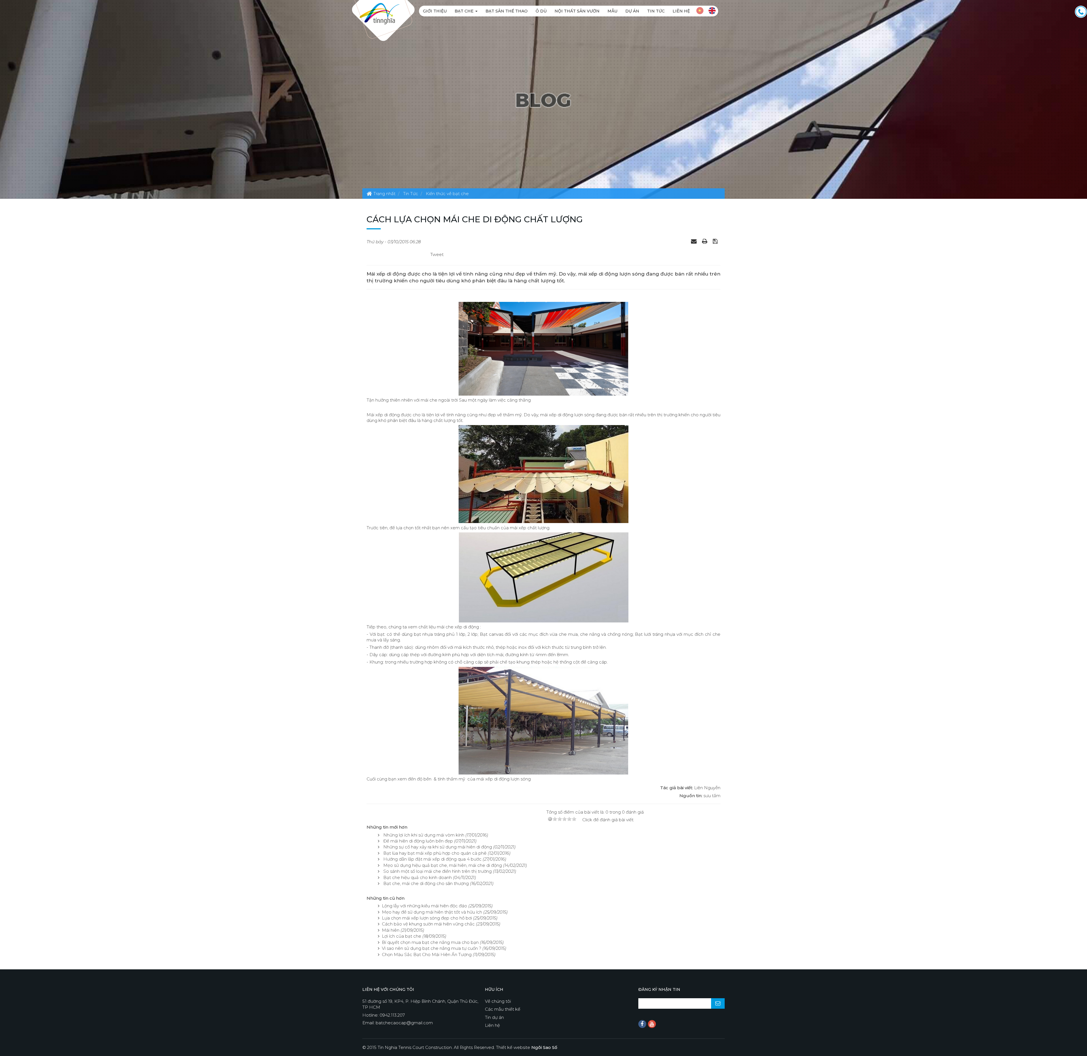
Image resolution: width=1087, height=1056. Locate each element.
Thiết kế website (526, 1047)
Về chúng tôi (498, 1001)
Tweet (437, 254)
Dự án (632, 11)
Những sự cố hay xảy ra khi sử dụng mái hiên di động (437, 847)
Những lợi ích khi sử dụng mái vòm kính (423, 835)
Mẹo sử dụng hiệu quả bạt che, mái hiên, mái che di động (442, 865)
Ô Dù (541, 11)
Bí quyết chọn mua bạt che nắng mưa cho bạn (430, 942)
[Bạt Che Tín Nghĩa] (379, 13)
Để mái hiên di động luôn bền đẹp (418, 841)
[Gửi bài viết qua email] (694, 241)
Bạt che (465, 11)
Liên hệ (681, 11)
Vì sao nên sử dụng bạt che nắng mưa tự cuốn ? (431, 948)
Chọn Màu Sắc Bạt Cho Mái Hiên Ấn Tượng (427, 954)
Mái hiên (390, 930)
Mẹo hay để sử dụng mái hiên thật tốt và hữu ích (432, 912)
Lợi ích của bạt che (401, 936)
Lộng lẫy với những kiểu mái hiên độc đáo (424, 905)
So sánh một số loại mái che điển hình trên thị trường (437, 871)
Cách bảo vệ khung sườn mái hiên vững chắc (428, 924)
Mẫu (612, 11)
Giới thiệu (435, 11)
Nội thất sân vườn (577, 11)
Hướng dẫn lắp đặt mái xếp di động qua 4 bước (432, 859)
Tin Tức (656, 11)
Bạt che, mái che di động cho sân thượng (426, 883)
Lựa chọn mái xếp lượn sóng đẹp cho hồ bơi (427, 918)
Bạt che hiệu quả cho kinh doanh (417, 877)
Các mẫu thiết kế (502, 1009)
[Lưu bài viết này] (716, 241)
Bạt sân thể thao (506, 11)
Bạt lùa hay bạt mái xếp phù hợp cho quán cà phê (435, 853)
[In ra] (705, 241)
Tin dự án (494, 1017)
